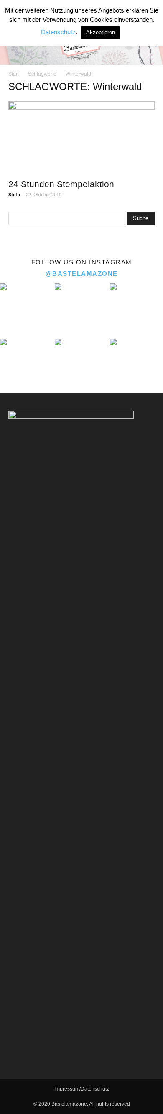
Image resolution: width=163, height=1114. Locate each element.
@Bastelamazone (82, 273)
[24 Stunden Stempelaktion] (81, 137)
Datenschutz (58, 32)
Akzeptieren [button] (100, 32)
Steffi (14, 194)
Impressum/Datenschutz (81, 1089)
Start (13, 74)
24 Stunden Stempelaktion (61, 184)
